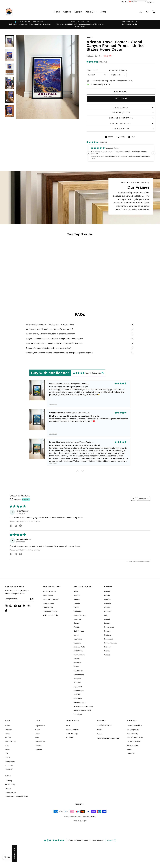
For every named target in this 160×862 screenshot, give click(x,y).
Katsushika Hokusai (50, 599)
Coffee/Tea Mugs (80, 615)
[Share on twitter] (15, 526)
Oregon (8, 757)
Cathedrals (78, 611)
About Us (90, 12)
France (107, 651)
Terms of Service (133, 741)
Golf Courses (79, 631)
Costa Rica (78, 619)
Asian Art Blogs (72, 733)
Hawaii (7, 749)
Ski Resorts (78, 671)
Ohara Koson (48, 607)
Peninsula (77, 663)
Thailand (38, 745)
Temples (77, 694)
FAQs (103, 12)
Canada (77, 603)
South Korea (40, 741)
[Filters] (133, 499)
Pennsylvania (10, 761)
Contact (78, 12)
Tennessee (9, 765)
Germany (108, 611)
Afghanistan (40, 726)
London (107, 623)
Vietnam (38, 749)
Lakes (76, 635)
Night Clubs (78, 651)
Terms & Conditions (134, 726)
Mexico (76, 659)
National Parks (79, 647)
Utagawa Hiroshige (50, 611)
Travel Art (69, 737)
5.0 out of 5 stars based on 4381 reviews (85, 840)
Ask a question (120, 129)
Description (121, 107)
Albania (107, 591)
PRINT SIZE (92, 70)
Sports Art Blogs (72, 730)
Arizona (8, 726)
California (8, 730)
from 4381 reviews (93, 373)
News (68, 726)
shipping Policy (133, 730)
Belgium (107, 599)
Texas (7, 745)
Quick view (22, 286)
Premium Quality (121, 112)
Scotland (107, 635)
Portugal (107, 647)
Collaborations (10, 792)
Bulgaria (107, 603)
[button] (93, 62)
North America (79, 655)
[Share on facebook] (11, 526)
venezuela (78, 698)
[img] (79, 373)
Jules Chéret (48, 595)
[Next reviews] (153, 153)
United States (79, 675)
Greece (107, 655)
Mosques (77, 679)
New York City (10, 741)
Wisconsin (9, 769)
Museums (77, 643)
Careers (8, 788)
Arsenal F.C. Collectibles (83, 706)
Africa (76, 591)
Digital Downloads (121, 123)
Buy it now (121, 99)
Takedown (131, 753)
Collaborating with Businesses (16, 796)
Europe (76, 623)
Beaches (77, 595)
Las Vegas (78, 714)
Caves (76, 607)
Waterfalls (77, 682)
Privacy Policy (132, 745)
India (37, 737)
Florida (7, 733)
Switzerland (108, 639)
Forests (77, 627)
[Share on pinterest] (20, 525)
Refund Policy (132, 733)
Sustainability (10, 784)
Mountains (78, 639)
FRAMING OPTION (118, 70)
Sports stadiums (80, 702)
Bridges (77, 599)
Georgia (8, 737)
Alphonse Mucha (49, 591)
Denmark (107, 607)
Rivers (76, 667)
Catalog (67, 12)
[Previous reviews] (88, 153)
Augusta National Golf (82, 710)
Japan (37, 733)
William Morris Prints (51, 615)
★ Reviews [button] (14, 853)
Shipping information (121, 118)
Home (57, 12)
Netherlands (109, 627)
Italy (106, 615)
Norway (107, 631)
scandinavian (79, 690)
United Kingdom (110, 643)
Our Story (8, 781)
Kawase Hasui (48, 603)
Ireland (107, 619)
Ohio (6, 753)
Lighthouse (78, 686)
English (134, 1)
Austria (107, 595)
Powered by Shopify (80, 821)
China (37, 730)
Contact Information (135, 737)
